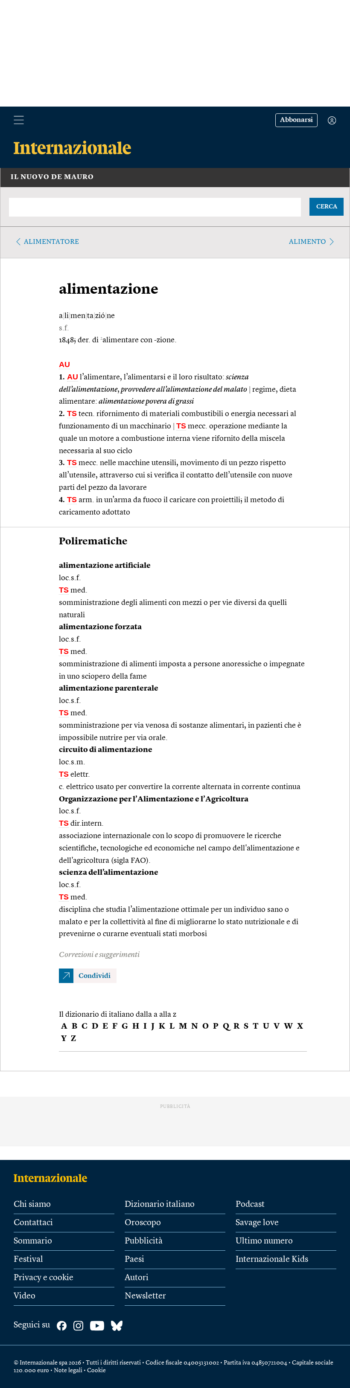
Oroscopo (143, 1223)
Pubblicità (144, 1241)
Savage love (257, 1223)
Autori (137, 1278)
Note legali (68, 1371)
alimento (307, 242)
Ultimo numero (264, 1241)
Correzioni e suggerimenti (99, 955)
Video (24, 1296)
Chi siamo (32, 1204)
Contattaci (33, 1223)
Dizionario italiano (160, 1204)
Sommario (33, 1241)
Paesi (134, 1259)
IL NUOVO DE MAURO (52, 177)
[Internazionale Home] (53, 1178)
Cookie (96, 1371)
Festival (28, 1259)
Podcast (250, 1204)
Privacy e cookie (43, 1278)
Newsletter (145, 1296)
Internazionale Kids (272, 1259)
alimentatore (51, 242)
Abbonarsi (296, 120)
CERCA (326, 207)
